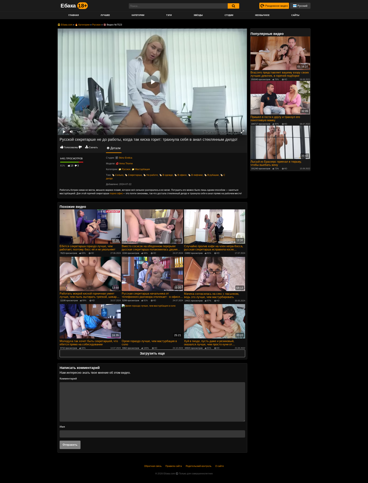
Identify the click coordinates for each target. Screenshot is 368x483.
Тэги (169, 15)
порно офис (116, 193)
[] (233, 6)
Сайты (295, 15)
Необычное (262, 15)
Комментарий (68, 378)
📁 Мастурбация (141, 169)
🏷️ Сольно (117, 175)
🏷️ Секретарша (133, 175)
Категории (138, 15)
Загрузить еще (152, 353)
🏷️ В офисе (180, 175)
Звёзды (198, 15)
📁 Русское (124, 169)
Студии (229, 15)
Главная (73, 15)
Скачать (93, 147)
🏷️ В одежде (166, 175)
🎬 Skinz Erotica (123, 157)
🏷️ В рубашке (211, 175)
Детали (115, 148)
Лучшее (105, 15)
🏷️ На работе (150, 175)
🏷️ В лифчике (195, 175)
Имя (62, 426)
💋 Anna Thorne (124, 163)
